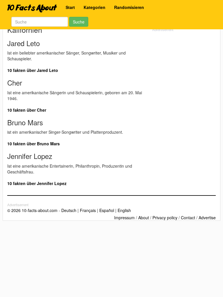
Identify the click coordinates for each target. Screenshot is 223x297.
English (124, 210)
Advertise (207, 217)
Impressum (124, 217)
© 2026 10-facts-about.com (32, 210)
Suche (78, 22)
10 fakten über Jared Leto (32, 70)
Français (88, 210)
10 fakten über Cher (26, 110)
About (143, 217)
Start (70, 7)
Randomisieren (129, 7)
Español (106, 210)
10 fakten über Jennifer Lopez (36, 183)
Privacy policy (164, 217)
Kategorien (94, 7)
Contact (188, 217)
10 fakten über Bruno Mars (33, 143)
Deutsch (68, 210)
